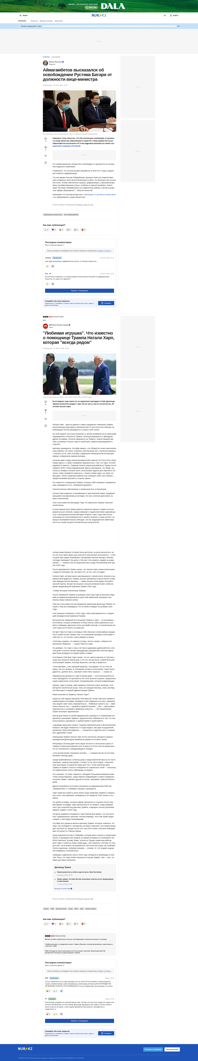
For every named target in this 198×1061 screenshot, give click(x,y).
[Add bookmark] (45, 162)
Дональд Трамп (61, 909)
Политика (22, 21)
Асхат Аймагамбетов (71, 214)
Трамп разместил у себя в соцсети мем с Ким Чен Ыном (79, 872)
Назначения (59, 21)
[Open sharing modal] (45, 155)
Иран (76, 909)
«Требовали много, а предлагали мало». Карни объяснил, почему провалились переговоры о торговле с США (79, 945)
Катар (70, 909)
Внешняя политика (46, 21)
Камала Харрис (90, 909)
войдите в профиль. (104, 251)
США (52, 909)
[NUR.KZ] (99, 15)
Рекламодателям (172, 1049)
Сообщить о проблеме (153, 1049)
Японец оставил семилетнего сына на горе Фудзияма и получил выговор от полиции (76, 939)
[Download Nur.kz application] (99, 6)
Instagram (107, 303)
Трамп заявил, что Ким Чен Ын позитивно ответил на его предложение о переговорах (85, 880)
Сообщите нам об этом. (85, 205)
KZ (165, 15)
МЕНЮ (25, 15)
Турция (46, 909)
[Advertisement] (99, 41)
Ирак (81, 909)
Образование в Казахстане (53, 214)
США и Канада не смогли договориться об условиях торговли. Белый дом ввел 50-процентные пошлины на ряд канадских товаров (75, 951)
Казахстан (34, 21)
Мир (44, 320)
